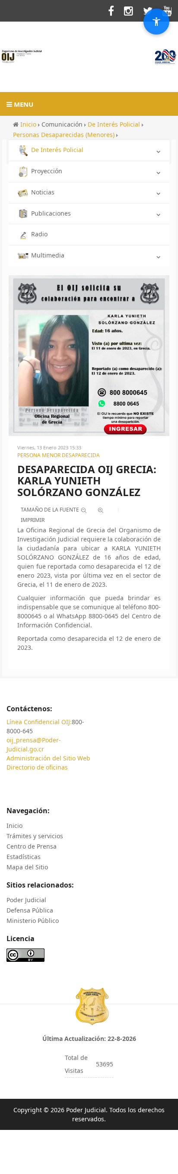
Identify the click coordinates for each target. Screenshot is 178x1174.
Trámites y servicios (34, 836)
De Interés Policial (57, 150)
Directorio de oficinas (37, 767)
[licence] (25, 954)
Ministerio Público (32, 920)
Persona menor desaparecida (58, 455)
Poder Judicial (26, 900)
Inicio (14, 825)
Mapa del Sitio (27, 867)
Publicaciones (51, 213)
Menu (22, 104)
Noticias (42, 192)
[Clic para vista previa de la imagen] (89, 355)
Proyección (46, 171)
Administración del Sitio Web (48, 758)
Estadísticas (23, 857)
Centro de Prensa (31, 846)
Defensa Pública (29, 910)
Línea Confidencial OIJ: (39, 722)
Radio (39, 234)
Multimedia (47, 255)
